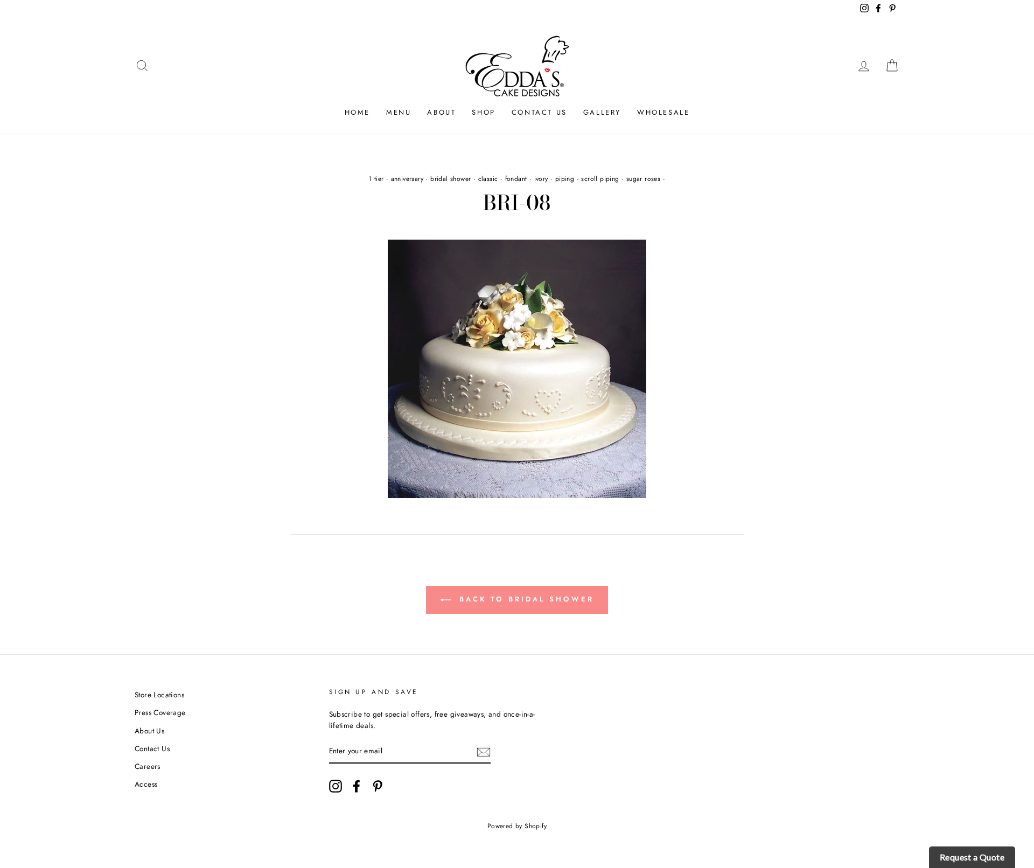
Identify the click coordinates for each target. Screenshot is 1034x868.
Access (146, 784)
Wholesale (663, 112)
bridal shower (450, 179)
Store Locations (159, 694)
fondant (516, 179)
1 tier (376, 179)
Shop (483, 112)
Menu (398, 112)
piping (564, 179)
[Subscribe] (484, 752)
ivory (541, 179)
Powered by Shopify (517, 826)
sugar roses (643, 179)
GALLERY (602, 112)
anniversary (407, 179)
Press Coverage (160, 712)
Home (357, 112)
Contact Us (539, 112)
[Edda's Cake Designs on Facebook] (356, 786)
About (441, 112)
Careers (147, 766)
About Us (149, 730)
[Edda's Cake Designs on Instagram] (335, 786)
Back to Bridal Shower (524, 599)
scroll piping (600, 179)
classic (488, 179)
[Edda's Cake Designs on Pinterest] (377, 786)
